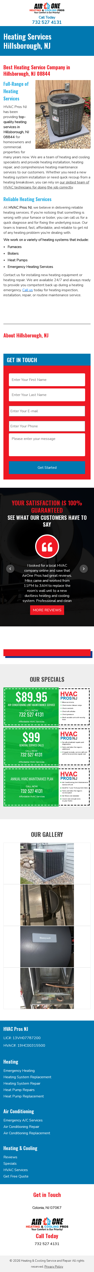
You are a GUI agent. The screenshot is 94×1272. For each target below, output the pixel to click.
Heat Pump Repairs (19, 1089)
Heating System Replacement (27, 1077)
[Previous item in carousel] (10, 569)
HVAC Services (15, 1169)
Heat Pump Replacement (23, 1096)
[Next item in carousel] (84, 569)
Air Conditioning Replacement (26, 1133)
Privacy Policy (53, 1267)
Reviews (10, 1157)
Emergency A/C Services (23, 1120)
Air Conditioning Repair (21, 1126)
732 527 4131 (47, 22)
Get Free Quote (16, 1176)
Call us (27, 290)
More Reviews (47, 610)
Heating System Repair (21, 1083)
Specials (10, 1163)
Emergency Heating (19, 1070)
